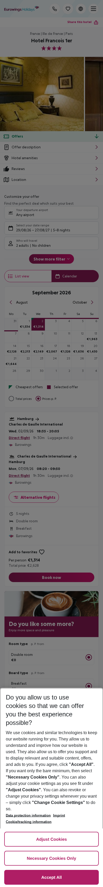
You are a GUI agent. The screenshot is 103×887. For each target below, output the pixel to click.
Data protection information (28, 815)
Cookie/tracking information (29, 822)
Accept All (51, 877)
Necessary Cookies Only (51, 858)
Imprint (59, 815)
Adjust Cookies (51, 839)
